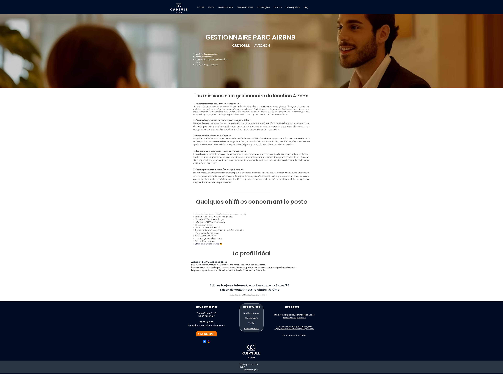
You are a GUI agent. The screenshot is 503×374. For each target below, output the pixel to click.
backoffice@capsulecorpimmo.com (206, 325)
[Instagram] (208, 341)
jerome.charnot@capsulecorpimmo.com (248, 295)
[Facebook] (204, 341)
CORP (251, 357)
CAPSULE (251, 353)
